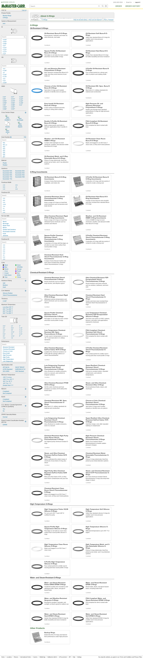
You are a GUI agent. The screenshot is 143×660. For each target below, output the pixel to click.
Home (3, 657)
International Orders (25, 657)
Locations (9, 657)
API (70, 657)
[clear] (99, 6)
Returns (16, 657)
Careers (35, 657)
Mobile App (42, 657)
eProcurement (63, 657)
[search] (25, 37)
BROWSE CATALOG (9, 2)
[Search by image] (106, 6)
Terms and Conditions (126, 657)
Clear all (24, 10)
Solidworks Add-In (52, 657)
